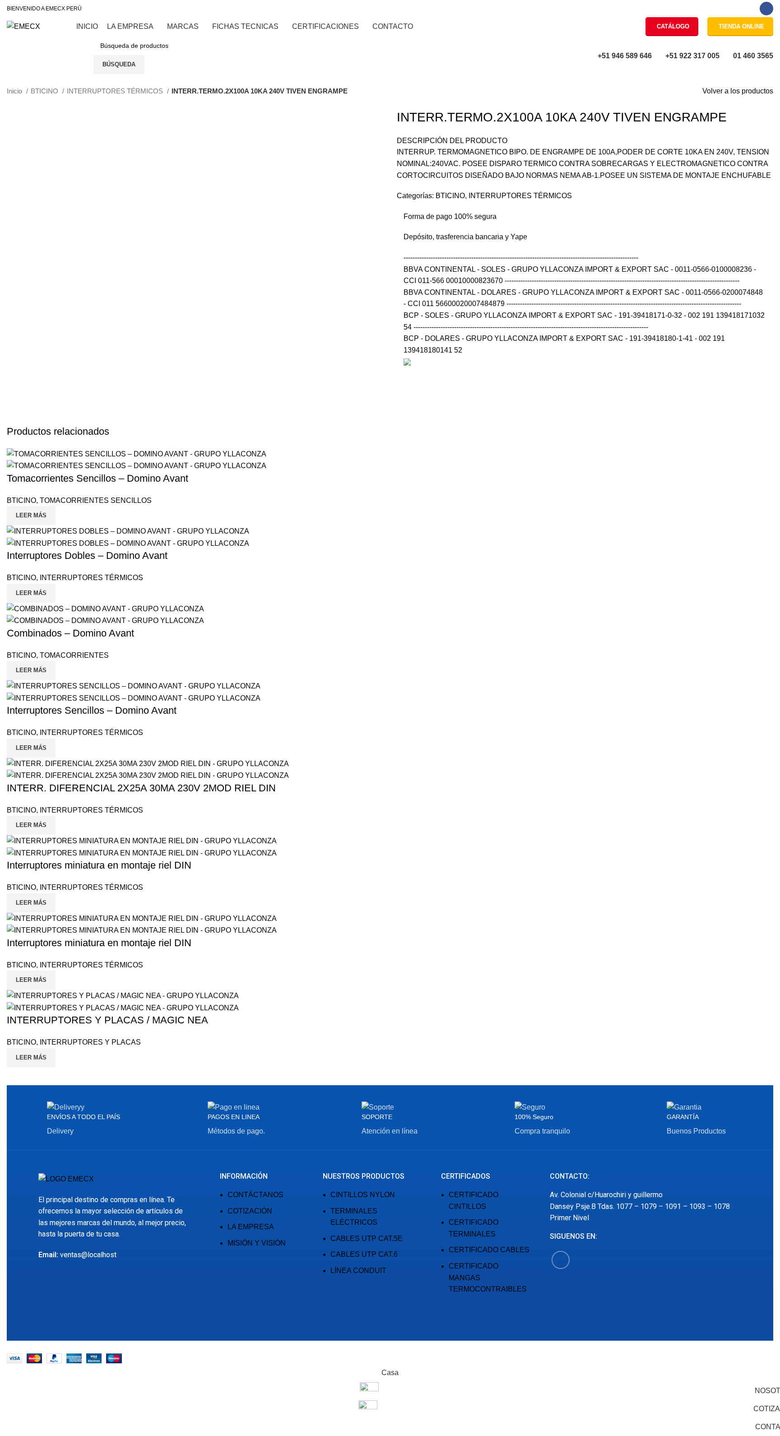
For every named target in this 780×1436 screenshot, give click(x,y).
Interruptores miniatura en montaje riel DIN (99, 865)
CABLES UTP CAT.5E (366, 1238)
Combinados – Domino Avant (70, 633)
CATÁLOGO (673, 26)
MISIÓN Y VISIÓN (257, 1243)
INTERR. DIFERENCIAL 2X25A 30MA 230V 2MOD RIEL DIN (141, 788)
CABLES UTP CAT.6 (364, 1254)
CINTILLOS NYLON (362, 1195)
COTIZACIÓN (250, 1211)
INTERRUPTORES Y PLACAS (90, 1042)
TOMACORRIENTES (74, 655)
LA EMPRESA (251, 1227)
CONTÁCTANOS (255, 1195)
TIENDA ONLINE (741, 26)
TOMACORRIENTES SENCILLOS (96, 500)
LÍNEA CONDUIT (358, 1270)
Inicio (15, 91)
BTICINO (45, 91)
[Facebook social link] (766, 8)
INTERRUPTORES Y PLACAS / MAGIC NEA (107, 1020)
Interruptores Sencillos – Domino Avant (91, 710)
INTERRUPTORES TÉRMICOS (116, 91)
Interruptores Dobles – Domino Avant (87, 555)
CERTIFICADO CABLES (489, 1250)
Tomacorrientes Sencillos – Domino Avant (97, 478)
